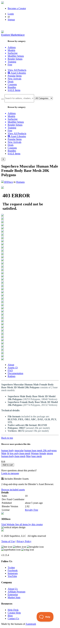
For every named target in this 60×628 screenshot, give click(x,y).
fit (8, 453)
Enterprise (13, 594)
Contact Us (13, 618)
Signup (11, 19)
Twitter (11, 567)
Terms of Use (8, 541)
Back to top (7, 438)
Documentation (15, 373)
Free (10, 64)
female (42, 453)
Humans (20, 182)
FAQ (10, 370)
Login (11, 13)
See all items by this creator (29, 524)
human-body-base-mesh (13, 456)
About (11, 364)
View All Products (17, 70)
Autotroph (31, 624)
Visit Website (8, 524)
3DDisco (8, 182)
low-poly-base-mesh (20, 453)
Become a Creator (17, 8)
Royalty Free (31, 510)
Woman (35, 453)
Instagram (13, 573)
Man (28, 456)
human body (7, 450)
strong (50, 453)
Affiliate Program (16, 591)
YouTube (12, 576)
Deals (10, 81)
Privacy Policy (24, 541)
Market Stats (14, 597)
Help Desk (13, 610)
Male (3, 453)
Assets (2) (13, 367)
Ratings (11, 376)
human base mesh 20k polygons (40, 450)
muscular (19, 450)
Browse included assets (13, 489)
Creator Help (14, 612)
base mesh (36, 456)
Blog (10, 615)
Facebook (13, 570)
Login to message (10, 473)
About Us (13, 588)
